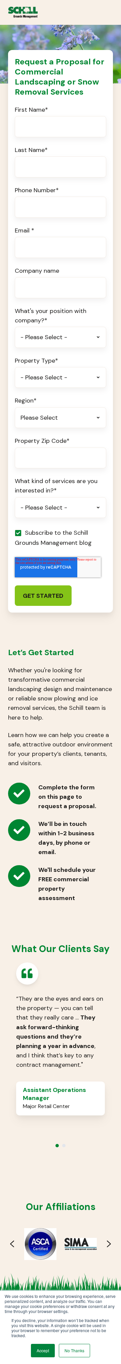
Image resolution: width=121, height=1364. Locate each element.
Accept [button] (43, 1350)
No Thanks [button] (74, 1350)
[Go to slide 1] (57, 1145)
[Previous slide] (12, 1244)
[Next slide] (109, 1244)
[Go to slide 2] (64, 1145)
